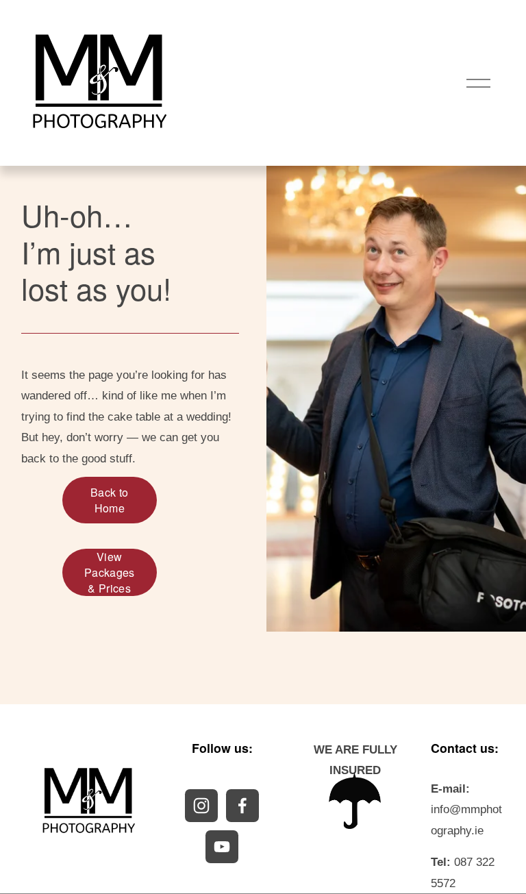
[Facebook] (242, 805)
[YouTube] (221, 846)
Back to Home (109, 500)
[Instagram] (201, 805)
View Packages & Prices (109, 572)
